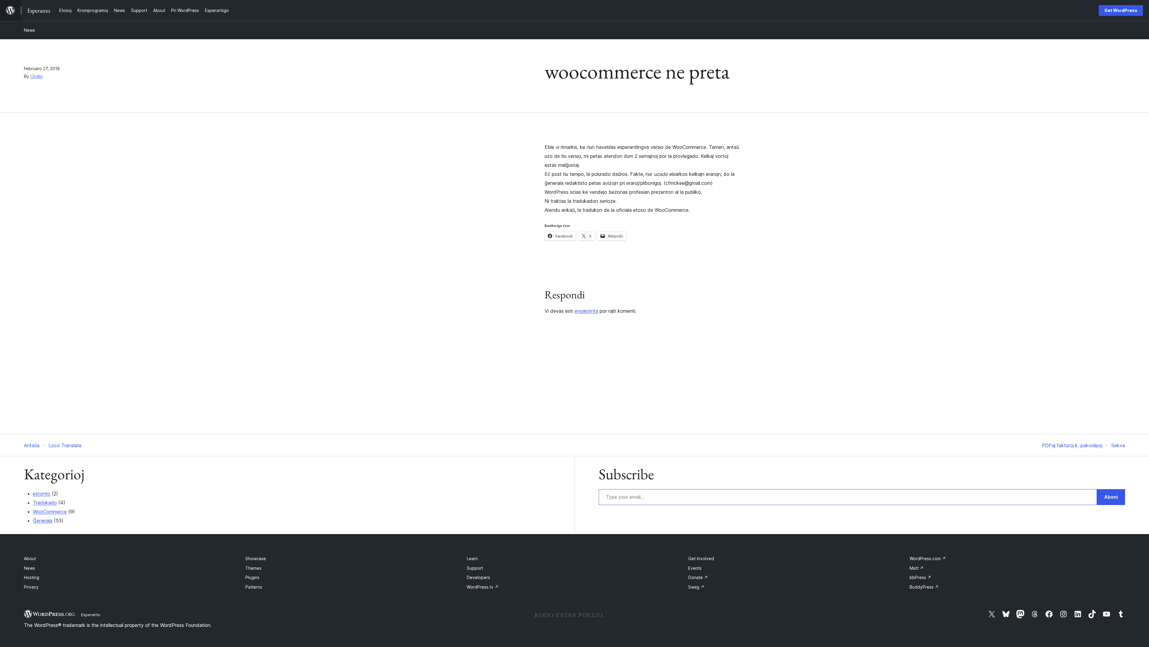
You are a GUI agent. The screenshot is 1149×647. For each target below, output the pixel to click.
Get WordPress (1120, 10)
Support (475, 568)
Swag (696, 586)
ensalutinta (586, 311)
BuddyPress (924, 586)
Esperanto (90, 614)
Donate (698, 577)
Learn (472, 558)
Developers (478, 577)
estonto (41, 494)
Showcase (255, 558)
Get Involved (701, 558)
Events (695, 568)
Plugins (252, 577)
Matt (917, 568)
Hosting (31, 577)
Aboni (1111, 497)
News (29, 30)
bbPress (920, 577)
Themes (253, 568)
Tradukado (45, 503)
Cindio (36, 76)
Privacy (31, 586)
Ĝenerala (42, 521)
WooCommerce (50, 512)
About (30, 558)
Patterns (253, 586)
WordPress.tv (482, 586)
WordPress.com (928, 558)
